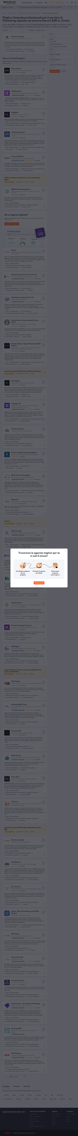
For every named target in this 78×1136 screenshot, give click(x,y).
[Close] (66, 550)
